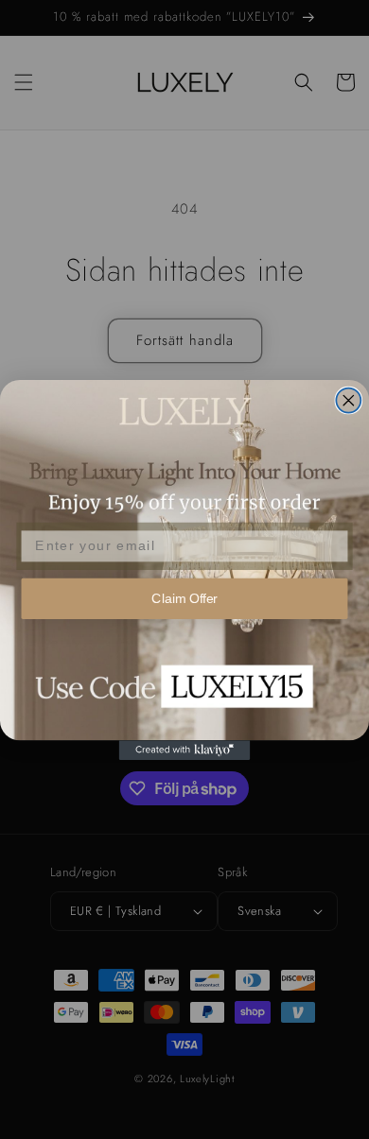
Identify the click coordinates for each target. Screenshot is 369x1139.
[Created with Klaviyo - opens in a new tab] (185, 750)
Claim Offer (184, 598)
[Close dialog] (348, 400)
